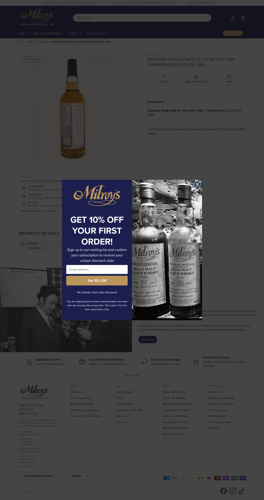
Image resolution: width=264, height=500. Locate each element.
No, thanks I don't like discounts (97, 292)
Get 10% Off (97, 280)
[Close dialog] (197, 184)
